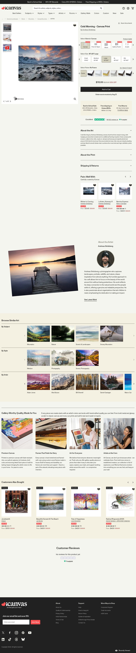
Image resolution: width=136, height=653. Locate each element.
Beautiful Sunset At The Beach (47, 519)
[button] (85, 45)
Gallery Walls (85, 13)
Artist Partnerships (61, 616)
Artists (61, 13)
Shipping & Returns (90, 165)
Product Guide (127, 39)
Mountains (31, 19)
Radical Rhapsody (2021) (115, 519)
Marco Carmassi (121, 203)
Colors (96, 13)
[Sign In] (128, 8)
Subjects (28, 13)
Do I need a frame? (126, 68)
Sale (121, 13)
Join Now (35, 622)
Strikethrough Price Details (86, 619)
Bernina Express (122, 201)
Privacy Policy (60, 613)
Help (79, 607)
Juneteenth (5, 519)
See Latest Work (90, 299)
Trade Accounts (106, 610)
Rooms (72, 13)
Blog (57, 623)
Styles (40, 13)
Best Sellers (17, 13)
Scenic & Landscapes (12, 19)
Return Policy (82, 613)
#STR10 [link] (52, 19)
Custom (106, 13)
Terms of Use (60, 619)
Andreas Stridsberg (86, 203)
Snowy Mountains (42, 19)
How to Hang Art (83, 610)
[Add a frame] (19, 98)
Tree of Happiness (78, 519)
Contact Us (81, 623)
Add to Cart (106, 89)
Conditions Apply (122, 110)
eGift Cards (104, 613)
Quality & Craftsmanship (63, 610)
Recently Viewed (124, 650)
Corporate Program (107, 607)
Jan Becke (39, 521)
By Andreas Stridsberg (88, 30)
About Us (58, 607)
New (114, 13)
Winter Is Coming (87, 201)
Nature (23, 19)
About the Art (87, 130)
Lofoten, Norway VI (105, 201)
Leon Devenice (75, 521)
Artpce (3, 521)
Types (50, 13)
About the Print (88, 155)
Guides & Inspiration (84, 616)
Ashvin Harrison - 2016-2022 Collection (118, 521)
